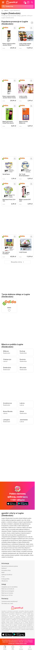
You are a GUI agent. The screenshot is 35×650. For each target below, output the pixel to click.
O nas (3, 576)
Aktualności (4, 581)
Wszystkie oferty (6, 570)
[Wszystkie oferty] (32, 22)
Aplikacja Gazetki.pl (6, 574)
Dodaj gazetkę (5, 579)
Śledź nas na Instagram (7, 591)
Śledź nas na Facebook (7, 589)
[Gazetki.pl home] (12, 2)
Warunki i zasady (23, 642)
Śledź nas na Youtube (7, 593)
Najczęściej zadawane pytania (9, 566)
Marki (2, 572)
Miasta (6, 10)
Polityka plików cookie (21, 643)
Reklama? (4, 568)
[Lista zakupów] (28, 2)
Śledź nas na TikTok (7, 595)
